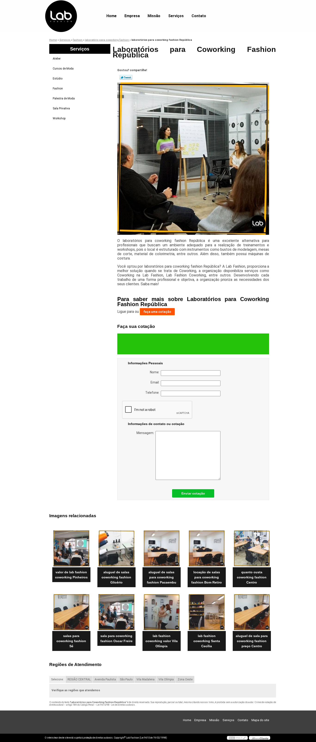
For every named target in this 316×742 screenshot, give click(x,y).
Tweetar (126, 77)
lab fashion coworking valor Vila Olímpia (162, 641)
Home (111, 16)
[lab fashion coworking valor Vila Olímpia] (162, 612)
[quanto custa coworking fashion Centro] (252, 548)
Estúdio (57, 78)
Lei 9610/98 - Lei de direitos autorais (115, 705)
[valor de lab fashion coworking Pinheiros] (71, 548)
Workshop (59, 118)
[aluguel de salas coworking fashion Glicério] (116, 548)
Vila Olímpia (166, 679)
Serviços (176, 16)
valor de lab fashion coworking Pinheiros (71, 574)
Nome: (155, 372)
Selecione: (57, 679)
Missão (154, 16)
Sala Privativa (61, 108)
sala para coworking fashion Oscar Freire (116, 638)
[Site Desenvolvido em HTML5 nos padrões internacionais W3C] (237, 738)
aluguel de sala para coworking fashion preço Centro (252, 641)
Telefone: (153, 392)
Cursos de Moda (63, 68)
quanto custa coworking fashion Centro (251, 577)
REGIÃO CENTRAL (79, 679)
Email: (156, 382)
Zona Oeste (185, 679)
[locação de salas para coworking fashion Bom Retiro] (207, 548)
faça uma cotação (157, 312)
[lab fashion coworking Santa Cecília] (207, 612)
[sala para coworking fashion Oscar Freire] (116, 612)
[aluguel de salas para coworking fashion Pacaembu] (162, 548)
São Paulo (126, 679)
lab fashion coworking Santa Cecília (206, 641)
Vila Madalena (145, 679)
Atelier (57, 58)
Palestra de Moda (64, 98)
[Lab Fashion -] (71, 9)
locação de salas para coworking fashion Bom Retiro (206, 577)
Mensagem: (145, 433)
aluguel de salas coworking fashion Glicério (116, 577)
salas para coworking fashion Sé (71, 641)
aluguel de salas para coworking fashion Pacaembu (161, 577)
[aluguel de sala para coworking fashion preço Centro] (252, 612)
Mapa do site (260, 720)
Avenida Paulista (105, 679)
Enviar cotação (193, 493)
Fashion (58, 88)
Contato (199, 16)
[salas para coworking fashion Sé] (71, 612)
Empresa (132, 16)
